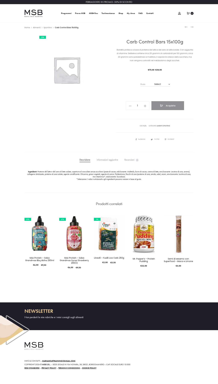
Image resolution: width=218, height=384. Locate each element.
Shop (120, 13)
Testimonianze (108, 13)
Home (27, 27)
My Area (131, 13)
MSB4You (93, 13)
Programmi (66, 13)
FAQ (141, 13)
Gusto (142, 84)
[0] (188, 13)
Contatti (150, 13)
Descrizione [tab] (84, 159)
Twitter (157, 139)
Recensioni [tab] (131, 159)
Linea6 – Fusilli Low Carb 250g (109, 257)
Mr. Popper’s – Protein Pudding (144, 260)
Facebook (142, 139)
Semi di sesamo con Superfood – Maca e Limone (178, 260)
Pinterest (171, 139)
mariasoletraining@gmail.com (58, 361)
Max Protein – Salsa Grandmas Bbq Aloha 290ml (39, 259)
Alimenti (37, 27)
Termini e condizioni (69, 368)
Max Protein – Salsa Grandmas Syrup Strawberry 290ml (74, 260)
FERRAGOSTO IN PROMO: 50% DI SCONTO (109, 2)
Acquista (170, 105)
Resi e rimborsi (31, 368)
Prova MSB (80, 13)
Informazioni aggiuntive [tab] (107, 159)
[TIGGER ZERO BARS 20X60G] (191, 27)
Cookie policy (89, 368)
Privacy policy (49, 368)
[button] (130, 106)
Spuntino (48, 27)
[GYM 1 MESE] (186, 27)
